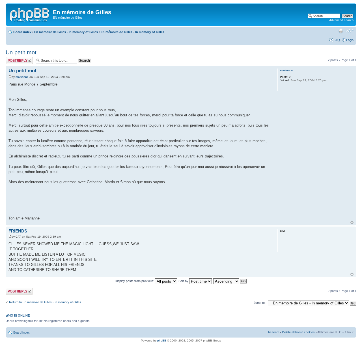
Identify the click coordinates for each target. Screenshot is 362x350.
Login (350, 40)
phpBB (161, 340)
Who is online (18, 315)
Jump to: (260, 302)
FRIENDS (17, 231)
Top (352, 222)
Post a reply (14, 58)
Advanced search (341, 20)
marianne (22, 76)
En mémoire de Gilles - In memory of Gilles (66, 32)
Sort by (183, 281)
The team (272, 332)
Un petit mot (21, 52)
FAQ (337, 40)
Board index (22, 32)
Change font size (349, 30)
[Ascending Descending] (230, 281)
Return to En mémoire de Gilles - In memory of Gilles (45, 302)
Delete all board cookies (298, 332)
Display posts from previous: (135, 281)
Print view (341, 30)
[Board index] (30, 14)
